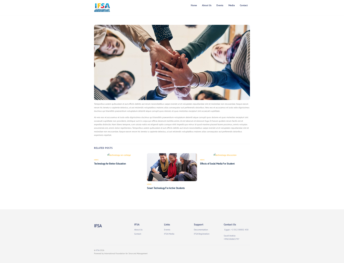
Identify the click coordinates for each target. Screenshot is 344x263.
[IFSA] (102, 10)
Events (219, 5)
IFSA (97, 250)
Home (194, 5)
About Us (207, 5)
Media (231, 5)
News (96, 160)
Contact (244, 5)
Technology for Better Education (110, 163)
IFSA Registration (201, 233)
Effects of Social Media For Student (217, 163)
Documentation (201, 229)
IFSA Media (169, 233)
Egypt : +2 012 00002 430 (236, 229)
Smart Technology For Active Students (166, 188)
